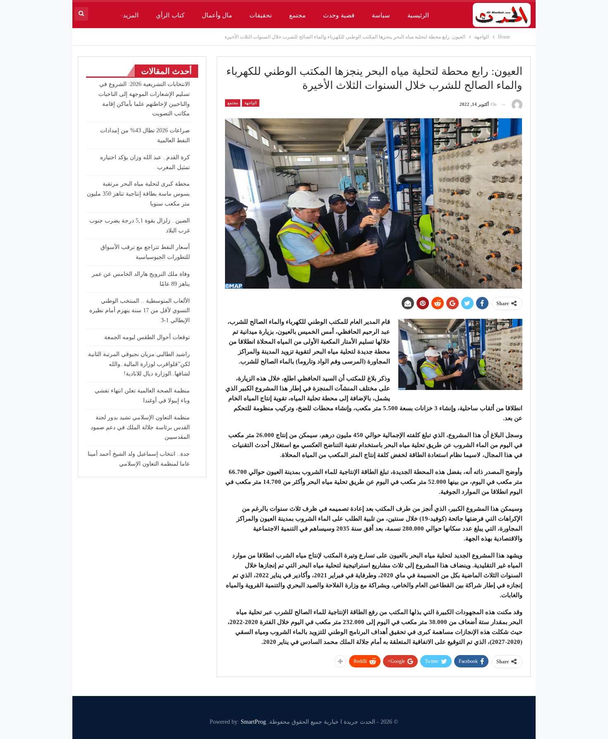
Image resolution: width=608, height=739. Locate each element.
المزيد (131, 15)
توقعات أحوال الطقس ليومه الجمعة (147, 337)
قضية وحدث (338, 15)
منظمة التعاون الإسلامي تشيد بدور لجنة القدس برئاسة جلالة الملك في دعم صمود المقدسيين (140, 427)
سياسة (381, 15)
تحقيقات (260, 15)
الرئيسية (418, 15)
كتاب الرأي (170, 15)
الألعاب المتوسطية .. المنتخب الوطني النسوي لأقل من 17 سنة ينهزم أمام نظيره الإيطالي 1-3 (139, 311)
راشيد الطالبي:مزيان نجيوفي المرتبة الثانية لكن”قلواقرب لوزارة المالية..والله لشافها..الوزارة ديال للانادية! (139, 364)
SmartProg (253, 722)
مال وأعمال (217, 15)
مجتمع (297, 15)
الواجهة (250, 102)
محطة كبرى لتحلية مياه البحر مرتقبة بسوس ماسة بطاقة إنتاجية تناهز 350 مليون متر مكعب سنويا (138, 194)
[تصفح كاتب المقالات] (517, 104)
